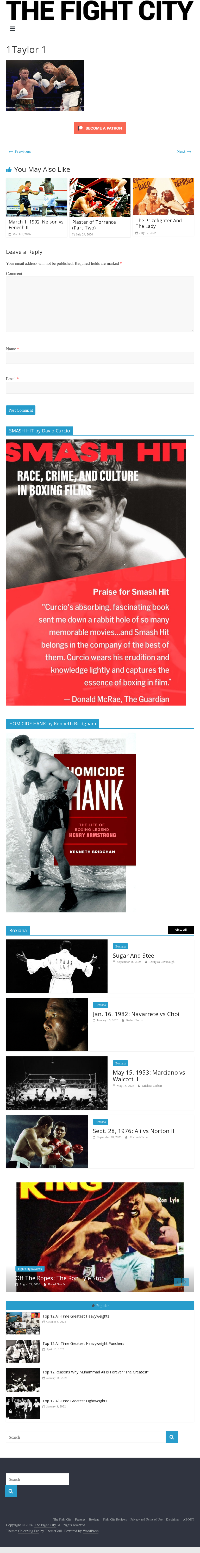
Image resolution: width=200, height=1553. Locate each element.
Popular (102, 1311)
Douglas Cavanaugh (161, 961)
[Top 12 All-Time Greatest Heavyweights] (24, 1318)
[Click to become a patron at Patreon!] (100, 123)
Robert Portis (134, 1020)
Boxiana (120, 946)
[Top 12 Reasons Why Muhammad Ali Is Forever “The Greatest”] (24, 1374)
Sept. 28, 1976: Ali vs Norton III (134, 1131)
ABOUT (188, 1525)
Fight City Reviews (115, 1525)
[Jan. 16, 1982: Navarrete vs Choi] (47, 1000)
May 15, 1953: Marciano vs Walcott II (149, 1075)
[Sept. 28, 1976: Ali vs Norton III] (47, 1117)
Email (12, 378)
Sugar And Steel (134, 955)
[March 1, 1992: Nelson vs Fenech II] (36, 181)
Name (12, 348)
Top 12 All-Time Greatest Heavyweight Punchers (83, 1349)
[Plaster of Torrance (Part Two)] (100, 181)
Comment (14, 273)
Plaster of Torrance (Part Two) (94, 225)
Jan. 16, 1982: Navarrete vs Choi (136, 1014)
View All (181, 930)
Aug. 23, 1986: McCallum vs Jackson (64, 1284)
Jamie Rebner (57, 1290)
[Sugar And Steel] (57, 942)
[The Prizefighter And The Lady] (163, 181)
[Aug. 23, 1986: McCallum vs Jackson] (101, 1185)
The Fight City (62, 1525)
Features (80, 1525)
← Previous (20, 151)
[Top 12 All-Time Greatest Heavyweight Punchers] (24, 1345)
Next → (184, 151)
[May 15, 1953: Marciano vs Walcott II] (57, 1059)
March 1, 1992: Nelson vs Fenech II (36, 225)
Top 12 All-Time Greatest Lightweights (74, 1406)
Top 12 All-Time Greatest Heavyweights (75, 1322)
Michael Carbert (152, 1085)
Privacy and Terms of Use (146, 1525)
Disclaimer (172, 1525)
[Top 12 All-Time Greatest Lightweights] (24, 1403)
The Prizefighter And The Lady (158, 223)
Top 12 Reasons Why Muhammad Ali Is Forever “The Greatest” (95, 1378)
